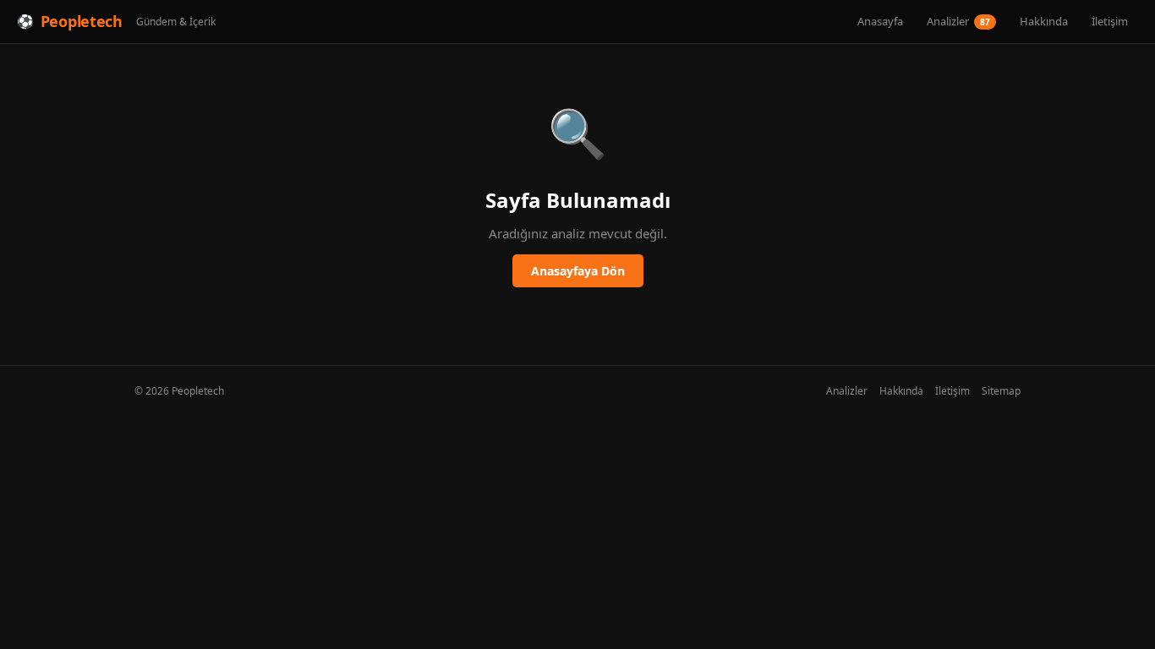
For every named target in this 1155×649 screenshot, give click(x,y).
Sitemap (1001, 391)
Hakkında (1044, 21)
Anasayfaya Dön (578, 271)
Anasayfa (880, 21)
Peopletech (82, 21)
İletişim (1110, 21)
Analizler (958, 21)
